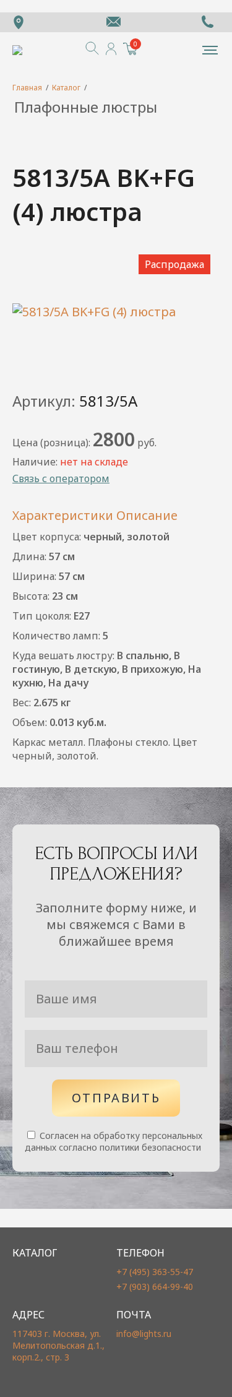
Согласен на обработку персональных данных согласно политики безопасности (113, 1141)
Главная (27, 87)
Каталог (66, 87)
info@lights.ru (143, 1333)
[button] (210, 50)
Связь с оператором (61, 478)
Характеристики (62, 515)
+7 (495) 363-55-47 (154, 1272)
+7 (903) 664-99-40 (154, 1286)
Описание (147, 515)
